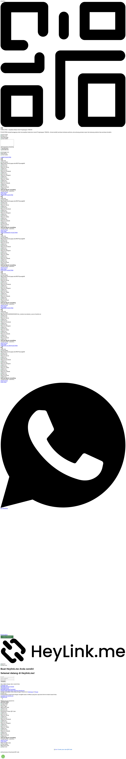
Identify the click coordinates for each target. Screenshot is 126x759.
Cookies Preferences (7, 636)
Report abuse (4, 634)
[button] (63, 573)
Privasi (36, 692)
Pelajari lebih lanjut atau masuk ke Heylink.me (12, 690)
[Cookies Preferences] (3, 756)
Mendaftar (3, 681)
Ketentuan (30, 692)
